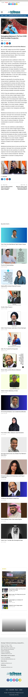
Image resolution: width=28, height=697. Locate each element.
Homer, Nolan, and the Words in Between (11, 369)
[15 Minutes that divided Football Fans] (14, 489)
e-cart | (3, 2)
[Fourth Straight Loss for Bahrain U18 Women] (5, 601)
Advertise (18, 2)
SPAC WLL (17, 694)
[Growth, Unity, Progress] (14, 297)
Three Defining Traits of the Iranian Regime (11, 519)
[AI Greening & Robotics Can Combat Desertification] (14, 402)
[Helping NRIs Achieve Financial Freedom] (14, 277)
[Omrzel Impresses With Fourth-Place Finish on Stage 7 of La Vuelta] (5, 590)
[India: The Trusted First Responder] (14, 339)
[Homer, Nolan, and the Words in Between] (14, 360)
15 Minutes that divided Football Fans (10, 498)
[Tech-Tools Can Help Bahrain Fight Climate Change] (14, 235)
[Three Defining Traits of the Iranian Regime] (14, 510)
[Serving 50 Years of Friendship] (14, 579)
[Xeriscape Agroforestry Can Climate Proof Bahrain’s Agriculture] (14, 444)
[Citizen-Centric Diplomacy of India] (14, 381)
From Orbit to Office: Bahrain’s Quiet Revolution (12, 432)
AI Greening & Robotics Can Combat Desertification (13, 411)
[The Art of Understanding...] (14, 256)
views (2, 40)
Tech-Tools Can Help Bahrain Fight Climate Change (13, 244)
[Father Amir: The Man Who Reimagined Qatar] (14, 531)
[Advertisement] (14, 205)
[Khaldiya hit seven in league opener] (5, 607)
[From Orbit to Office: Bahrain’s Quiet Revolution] (14, 423)
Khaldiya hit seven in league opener (15, 605)
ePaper (6, 2)
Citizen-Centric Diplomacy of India (9, 390)
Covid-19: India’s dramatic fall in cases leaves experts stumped (7, 188)
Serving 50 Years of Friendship (14, 582)
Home (10, 2)
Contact (20, 689)
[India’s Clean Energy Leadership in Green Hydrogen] (14, 318)
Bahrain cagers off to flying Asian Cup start (17, 594)
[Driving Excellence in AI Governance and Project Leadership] (14, 466)
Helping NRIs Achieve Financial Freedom (11, 286)
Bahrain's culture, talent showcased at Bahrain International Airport (21, 188)
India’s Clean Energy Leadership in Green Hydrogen (13, 328)
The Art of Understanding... (7, 265)
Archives (13, 2)
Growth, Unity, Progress (6, 307)
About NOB (11, 689)
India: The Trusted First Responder (9, 349)
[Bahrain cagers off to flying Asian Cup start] (5, 596)
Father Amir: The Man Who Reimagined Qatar (12, 540)
